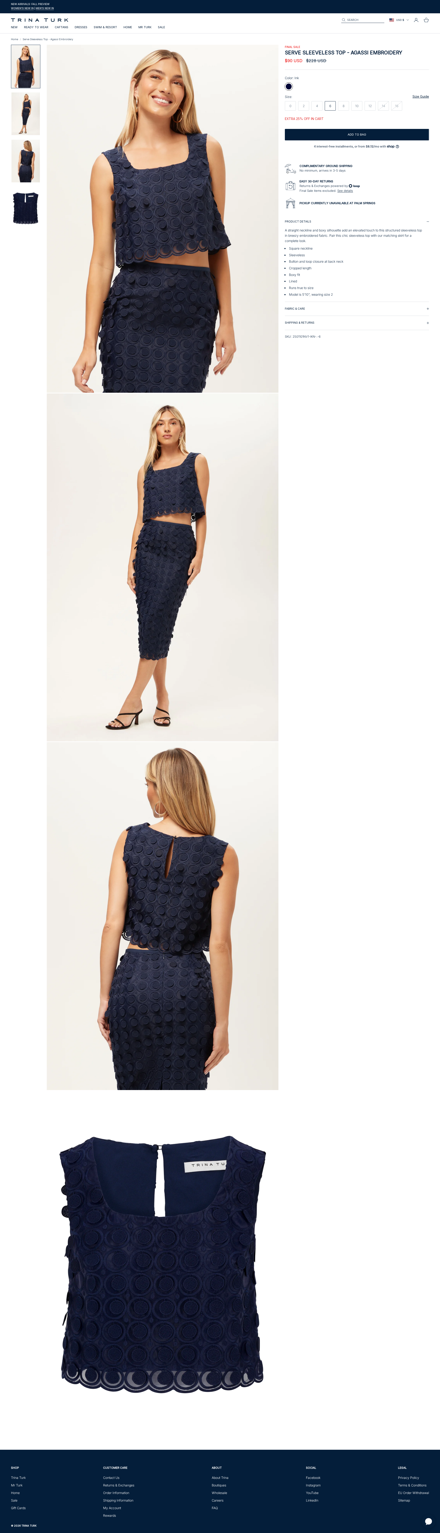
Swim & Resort (105, 27)
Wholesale (219, 1493)
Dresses (81, 27)
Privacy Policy (408, 1478)
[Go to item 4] (25, 208)
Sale (161, 27)
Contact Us (111, 1478)
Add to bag (357, 134)
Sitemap (404, 1500)
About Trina (220, 1478)
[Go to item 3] (25, 161)
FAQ (215, 1508)
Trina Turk (18, 1478)
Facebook (313, 1478)
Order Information (116, 1493)
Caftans (61, 27)
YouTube (312, 1493)
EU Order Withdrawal (413, 1493)
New (14, 27)
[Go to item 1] (25, 66)
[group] (357, 258)
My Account (112, 1508)
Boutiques (219, 1485)
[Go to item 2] (25, 114)
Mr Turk (144, 27)
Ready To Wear (36, 27)
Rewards (109, 1515)
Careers (217, 1500)
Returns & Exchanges (118, 1485)
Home (128, 27)
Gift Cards (18, 1508)
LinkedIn (312, 1500)
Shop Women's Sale (25, 8)
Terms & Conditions (412, 1485)
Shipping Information (118, 1500)
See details (345, 190)
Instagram (313, 1485)
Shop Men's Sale (53, 8)
